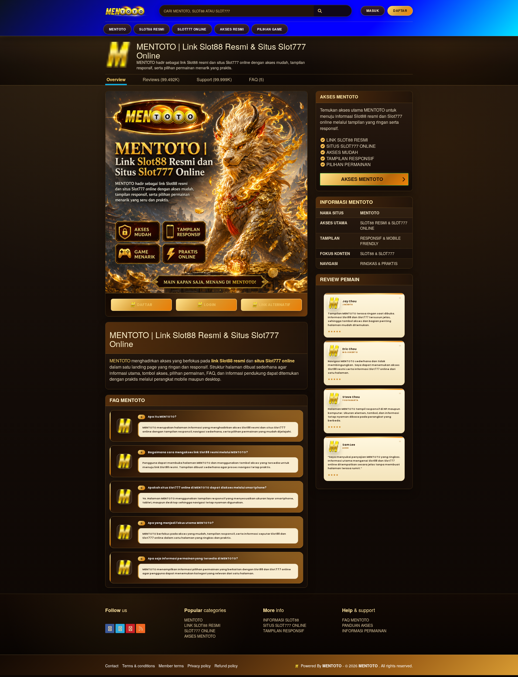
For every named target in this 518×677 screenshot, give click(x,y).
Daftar (400, 10)
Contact (111, 665)
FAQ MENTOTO (355, 620)
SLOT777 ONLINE (192, 29)
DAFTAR (144, 304)
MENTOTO (117, 29)
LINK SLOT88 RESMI (202, 625)
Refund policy (226, 665)
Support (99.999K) (214, 79)
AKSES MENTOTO (362, 179)
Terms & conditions (138, 665)
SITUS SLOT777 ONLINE (284, 625)
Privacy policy (199, 665)
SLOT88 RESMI (151, 29)
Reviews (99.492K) (161, 79)
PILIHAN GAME (269, 29)
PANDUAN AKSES (357, 625)
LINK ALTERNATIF (274, 304)
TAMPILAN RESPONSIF (283, 630)
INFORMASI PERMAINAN (364, 630)
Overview (116, 79)
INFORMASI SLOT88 (281, 620)
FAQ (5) (256, 79)
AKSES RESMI (232, 29)
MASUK (372, 10)
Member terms (171, 665)
